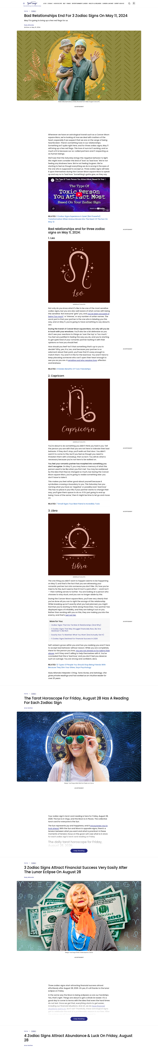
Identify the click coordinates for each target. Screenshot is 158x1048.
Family (69, 3)
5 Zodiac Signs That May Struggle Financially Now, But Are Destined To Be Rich (76, 630)
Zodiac (50, 3)
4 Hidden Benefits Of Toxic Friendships (73, 369)
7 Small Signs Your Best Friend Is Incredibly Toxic (78, 503)
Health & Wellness (95, 3)
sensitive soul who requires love (82, 360)
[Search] (128, 3)
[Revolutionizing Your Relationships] (32, 3)
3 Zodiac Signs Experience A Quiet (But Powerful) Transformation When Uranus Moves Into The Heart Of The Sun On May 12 (78, 219)
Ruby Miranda (29, 25)
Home (26, 11)
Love (44, 3)
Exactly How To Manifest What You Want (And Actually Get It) (77, 635)
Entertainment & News (80, 3)
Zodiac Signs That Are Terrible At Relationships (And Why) (76, 625)
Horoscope (58, 3)
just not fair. (70, 615)
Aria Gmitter (28, 708)
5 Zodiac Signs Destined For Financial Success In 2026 (74, 639)
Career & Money (107, 3)
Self (64, 3)
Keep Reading (79, 851)
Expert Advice (119, 3)
